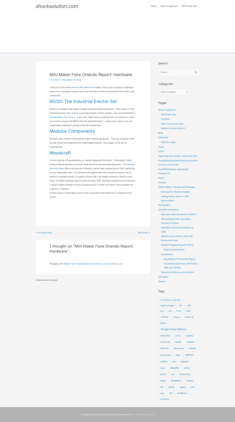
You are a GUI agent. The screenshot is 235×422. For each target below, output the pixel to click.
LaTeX (161, 151)
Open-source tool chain (172, 123)
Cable (188, 311)
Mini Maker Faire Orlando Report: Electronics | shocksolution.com (91, 263)
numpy (192, 348)
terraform (176, 380)
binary (178, 311)
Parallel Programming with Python (177, 245)
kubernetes (165, 335)
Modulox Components (72, 131)
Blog (160, 133)
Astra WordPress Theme (142, 414)
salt (174, 361)
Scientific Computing (168, 209)
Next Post (144, 232)
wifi (170, 393)
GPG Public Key (189, 6)
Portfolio (165, 119)
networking (179, 348)
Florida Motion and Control (62, 117)
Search (161, 281)
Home (154, 6)
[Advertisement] (117, 31)
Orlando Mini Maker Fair (82, 87)
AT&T (189, 305)
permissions (165, 355)
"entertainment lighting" (170, 300)
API (180, 305)
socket (163, 374)
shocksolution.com (57, 6)
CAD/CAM (163, 137)
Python (189, 354)
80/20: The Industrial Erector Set (83, 101)
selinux (187, 368)
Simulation (163, 276)
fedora (163, 323)
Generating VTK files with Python (180, 259)
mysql (178, 341)
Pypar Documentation (174, 249)
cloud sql (189, 317)
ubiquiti (171, 387)
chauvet (176, 317)
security (174, 367)
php (178, 355)
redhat (163, 361)
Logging (189, 335)
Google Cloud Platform (173, 329)
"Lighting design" (167, 305)
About (161, 178)
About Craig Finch (169, 6)
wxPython (164, 399)
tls (161, 387)
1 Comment (55, 79)
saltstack (184, 361)
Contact (162, 182)
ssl (172, 374)
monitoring (165, 342)
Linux (177, 335)
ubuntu (183, 387)
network (164, 348)
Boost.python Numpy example (175, 191)
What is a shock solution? (173, 128)
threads (189, 381)
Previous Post (44, 232)
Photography (164, 205)
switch (163, 381)
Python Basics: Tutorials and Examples (176, 187)
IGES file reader (168, 142)
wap (162, 393)
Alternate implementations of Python (178, 214)
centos (164, 316)
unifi (192, 387)
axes (162, 311)
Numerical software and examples (177, 272)
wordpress (182, 393)
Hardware (67, 79)
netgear (190, 342)
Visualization (167, 254)
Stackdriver (185, 374)
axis (170, 311)
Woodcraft (60, 152)
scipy (162, 368)
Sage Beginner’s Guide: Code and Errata (177, 156)
